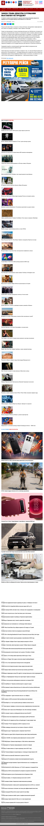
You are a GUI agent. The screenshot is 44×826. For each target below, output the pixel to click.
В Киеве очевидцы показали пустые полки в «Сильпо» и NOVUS (17, 727)
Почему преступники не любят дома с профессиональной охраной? (18, 795)
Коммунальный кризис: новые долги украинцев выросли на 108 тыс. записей (20, 785)
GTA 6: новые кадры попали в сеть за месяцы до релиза (15, 491)
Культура (31, 8)
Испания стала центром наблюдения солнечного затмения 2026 (17, 680)
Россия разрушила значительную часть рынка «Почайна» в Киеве (17, 652)
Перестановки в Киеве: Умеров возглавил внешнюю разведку (16, 781)
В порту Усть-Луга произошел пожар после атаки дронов (15, 662)
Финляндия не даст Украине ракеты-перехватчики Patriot (16, 731)
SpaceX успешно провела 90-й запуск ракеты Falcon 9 (14, 802)
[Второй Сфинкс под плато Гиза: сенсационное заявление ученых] (7, 245)
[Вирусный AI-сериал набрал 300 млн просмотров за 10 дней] (7, 278)
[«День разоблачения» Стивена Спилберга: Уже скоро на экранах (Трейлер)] (7, 213)
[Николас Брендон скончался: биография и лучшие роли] (7, 322)
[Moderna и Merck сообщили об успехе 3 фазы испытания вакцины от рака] (22, 567)
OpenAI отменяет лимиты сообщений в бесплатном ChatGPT (16, 713)
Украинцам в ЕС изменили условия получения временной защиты (17, 759)
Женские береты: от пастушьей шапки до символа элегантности (17, 702)
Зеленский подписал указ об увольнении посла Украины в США (17, 774)
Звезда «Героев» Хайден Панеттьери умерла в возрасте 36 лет (17, 641)
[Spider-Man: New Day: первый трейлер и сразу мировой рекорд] (7, 344)
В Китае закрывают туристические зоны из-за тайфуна (15, 695)
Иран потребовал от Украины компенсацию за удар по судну (16, 684)
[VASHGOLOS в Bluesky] (16, 2)
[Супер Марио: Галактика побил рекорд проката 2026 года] (7, 256)
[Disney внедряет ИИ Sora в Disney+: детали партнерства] (7, 409)
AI (34, 8)
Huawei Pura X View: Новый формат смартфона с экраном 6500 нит (18, 521)
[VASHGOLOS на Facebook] (6, 2)
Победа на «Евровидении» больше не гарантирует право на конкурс (18, 677)
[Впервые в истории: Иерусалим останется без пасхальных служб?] (7, 311)
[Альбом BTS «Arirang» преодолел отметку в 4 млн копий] (7, 289)
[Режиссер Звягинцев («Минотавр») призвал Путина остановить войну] (7, 191)
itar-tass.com (10, 58)
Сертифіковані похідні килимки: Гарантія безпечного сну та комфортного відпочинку (19, 763)
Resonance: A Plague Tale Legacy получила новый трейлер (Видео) (17, 659)
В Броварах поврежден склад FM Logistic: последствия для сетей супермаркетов (21, 673)
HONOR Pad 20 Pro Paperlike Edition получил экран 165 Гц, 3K (16, 606)
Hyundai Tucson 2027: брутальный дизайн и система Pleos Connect (18, 551)
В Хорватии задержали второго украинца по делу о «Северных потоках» (19, 602)
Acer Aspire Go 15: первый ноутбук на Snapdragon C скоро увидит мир (18, 720)
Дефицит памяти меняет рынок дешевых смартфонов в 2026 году (17, 638)
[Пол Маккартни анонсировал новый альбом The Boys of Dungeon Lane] (7, 267)
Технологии (21, 8)
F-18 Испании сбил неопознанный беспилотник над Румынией (16, 648)
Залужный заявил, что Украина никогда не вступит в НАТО (15, 778)
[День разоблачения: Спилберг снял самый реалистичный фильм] (7, 169)
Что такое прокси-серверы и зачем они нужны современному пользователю (20, 706)
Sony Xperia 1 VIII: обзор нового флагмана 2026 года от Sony (16, 655)
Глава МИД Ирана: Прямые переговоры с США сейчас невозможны (18, 741)
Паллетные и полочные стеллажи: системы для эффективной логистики (19, 788)
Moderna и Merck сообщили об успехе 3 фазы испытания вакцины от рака (19, 582)
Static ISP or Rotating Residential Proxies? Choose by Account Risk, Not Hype (20, 634)
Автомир (26, 8)
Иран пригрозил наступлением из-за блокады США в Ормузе (16, 624)
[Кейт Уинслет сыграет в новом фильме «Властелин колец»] (7, 366)
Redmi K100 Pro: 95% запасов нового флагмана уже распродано (17, 460)
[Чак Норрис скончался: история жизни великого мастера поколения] (7, 333)
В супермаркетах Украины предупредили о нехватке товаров (16, 745)
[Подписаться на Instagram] (37, 4)
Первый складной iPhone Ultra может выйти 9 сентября (15, 792)
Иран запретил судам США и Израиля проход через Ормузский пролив (19, 734)
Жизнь (37, 8)
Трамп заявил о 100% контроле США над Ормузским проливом (16, 699)
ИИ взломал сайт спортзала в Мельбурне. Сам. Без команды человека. (19, 709)
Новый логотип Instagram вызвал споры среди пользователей (16, 666)
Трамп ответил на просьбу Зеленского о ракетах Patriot (15, 755)
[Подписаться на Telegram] (41, 4)
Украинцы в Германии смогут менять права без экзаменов (15, 620)
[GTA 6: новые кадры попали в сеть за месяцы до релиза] (22, 476)
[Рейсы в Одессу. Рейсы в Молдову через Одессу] (22, 80)
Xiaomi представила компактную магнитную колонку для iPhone (17, 669)
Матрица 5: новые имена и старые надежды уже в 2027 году (16, 748)
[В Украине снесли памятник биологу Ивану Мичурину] (7, 180)
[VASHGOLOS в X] (9, 2)
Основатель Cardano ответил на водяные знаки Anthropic (15, 631)
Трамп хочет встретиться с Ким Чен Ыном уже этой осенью (16, 613)
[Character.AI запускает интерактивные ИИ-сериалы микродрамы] (7, 147)
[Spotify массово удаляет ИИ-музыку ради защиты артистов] (7, 125)
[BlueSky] (2, 24)
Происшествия (15, 8)
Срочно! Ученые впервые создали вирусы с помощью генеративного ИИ (19, 752)
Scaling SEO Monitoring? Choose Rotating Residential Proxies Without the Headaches (19, 691)
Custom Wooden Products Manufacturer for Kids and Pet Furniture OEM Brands (20, 687)
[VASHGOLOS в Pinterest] (13, 2)
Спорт (40, 8)
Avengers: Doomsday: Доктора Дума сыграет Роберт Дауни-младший (18, 645)
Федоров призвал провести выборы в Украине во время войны (16, 617)
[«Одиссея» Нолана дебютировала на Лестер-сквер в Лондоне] (7, 158)
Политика (4, 8)
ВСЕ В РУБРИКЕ (10, 429)
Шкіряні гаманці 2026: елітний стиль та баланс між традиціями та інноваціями (20, 610)
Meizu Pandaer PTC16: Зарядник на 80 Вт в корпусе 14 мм (15, 724)
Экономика (9, 8)
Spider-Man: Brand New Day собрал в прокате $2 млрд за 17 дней (17, 627)
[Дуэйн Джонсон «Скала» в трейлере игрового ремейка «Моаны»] (7, 300)
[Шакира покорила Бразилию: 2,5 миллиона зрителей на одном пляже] (7, 202)
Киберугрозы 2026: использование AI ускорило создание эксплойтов (18, 771)
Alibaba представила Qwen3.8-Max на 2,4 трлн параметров (16, 799)
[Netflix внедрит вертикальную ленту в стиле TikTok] (7, 224)
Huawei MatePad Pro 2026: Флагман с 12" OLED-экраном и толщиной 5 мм (19, 767)
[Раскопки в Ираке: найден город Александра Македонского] (7, 355)
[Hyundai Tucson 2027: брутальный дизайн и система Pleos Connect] (22, 537)
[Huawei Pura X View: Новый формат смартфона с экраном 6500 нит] (22, 506)
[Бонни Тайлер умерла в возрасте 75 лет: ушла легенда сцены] (7, 136)
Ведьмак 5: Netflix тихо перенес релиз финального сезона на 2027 (18, 738)
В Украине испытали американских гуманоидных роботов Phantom (18, 716)
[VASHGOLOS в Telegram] (11, 2)
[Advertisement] (22, 109)
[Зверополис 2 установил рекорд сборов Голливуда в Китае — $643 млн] (7, 420)
